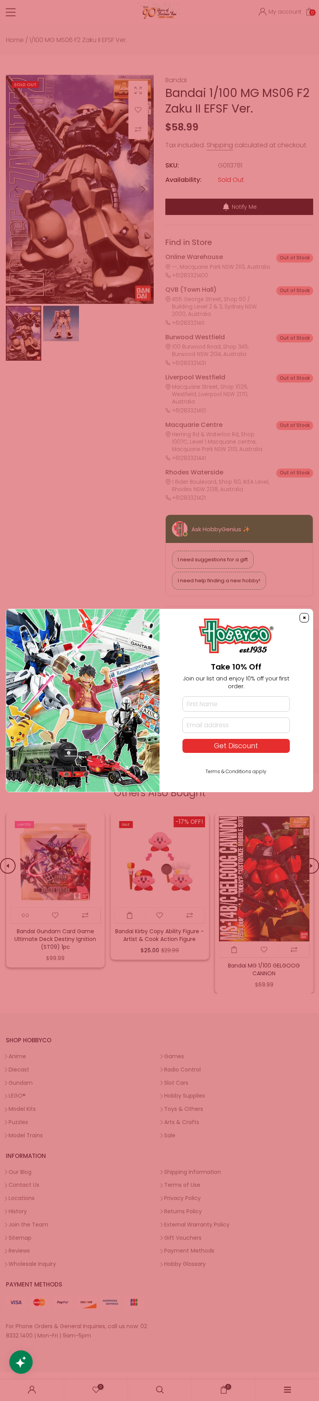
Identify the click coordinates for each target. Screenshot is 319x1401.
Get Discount (236, 746)
